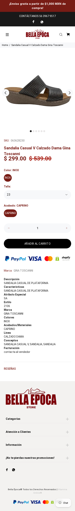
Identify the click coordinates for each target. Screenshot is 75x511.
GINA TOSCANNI (23, 270)
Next (69, 92)
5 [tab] (41, 131)
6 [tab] (44, 131)
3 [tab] (36, 131)
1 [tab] (31, 131)
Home (5, 45)
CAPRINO (10, 213)
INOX (8, 177)
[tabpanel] (37, 91)
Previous (5, 92)
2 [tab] (33, 131)
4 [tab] (39, 131)
